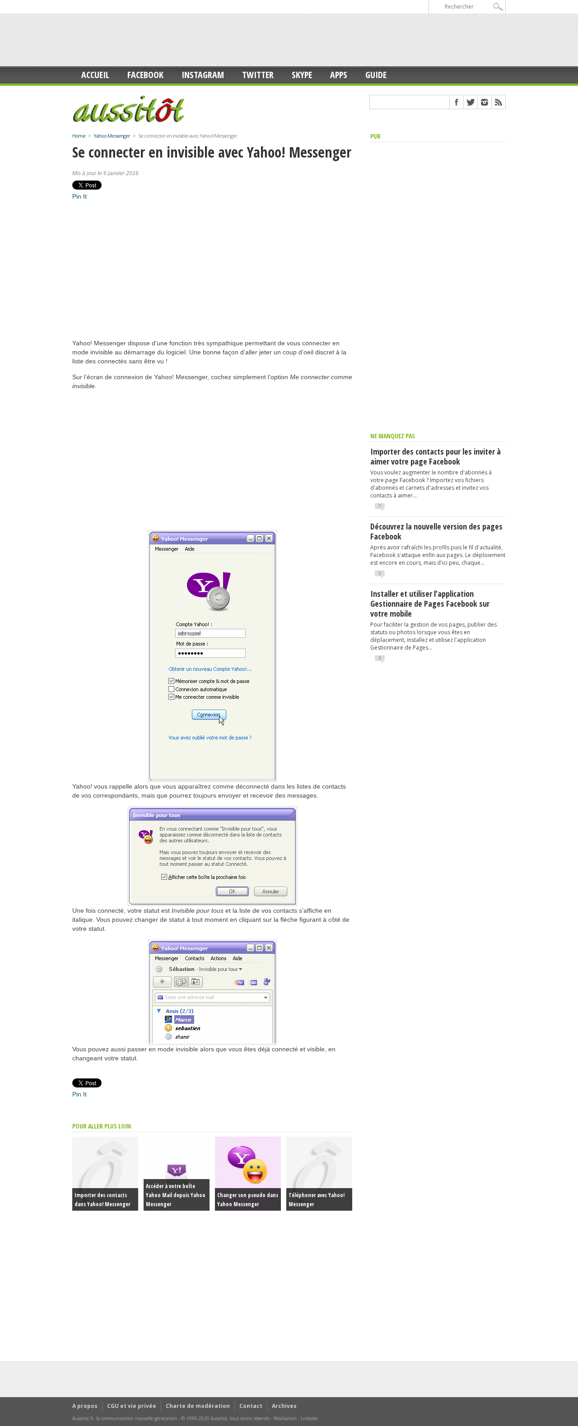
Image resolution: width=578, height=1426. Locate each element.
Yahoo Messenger (111, 135)
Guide (376, 75)
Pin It (79, 196)
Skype (302, 75)
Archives (284, 1406)
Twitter (258, 75)
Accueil (95, 75)
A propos (85, 1406)
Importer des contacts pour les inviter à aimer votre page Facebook (435, 456)
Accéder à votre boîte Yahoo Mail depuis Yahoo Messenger (175, 1195)
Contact (250, 1406)
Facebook (145, 75)
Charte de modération (198, 1406)
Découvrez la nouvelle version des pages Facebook (436, 531)
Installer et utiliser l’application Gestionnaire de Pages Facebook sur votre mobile (429, 603)
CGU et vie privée (131, 1406)
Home (78, 135)
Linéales (309, 1418)
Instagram (203, 75)
